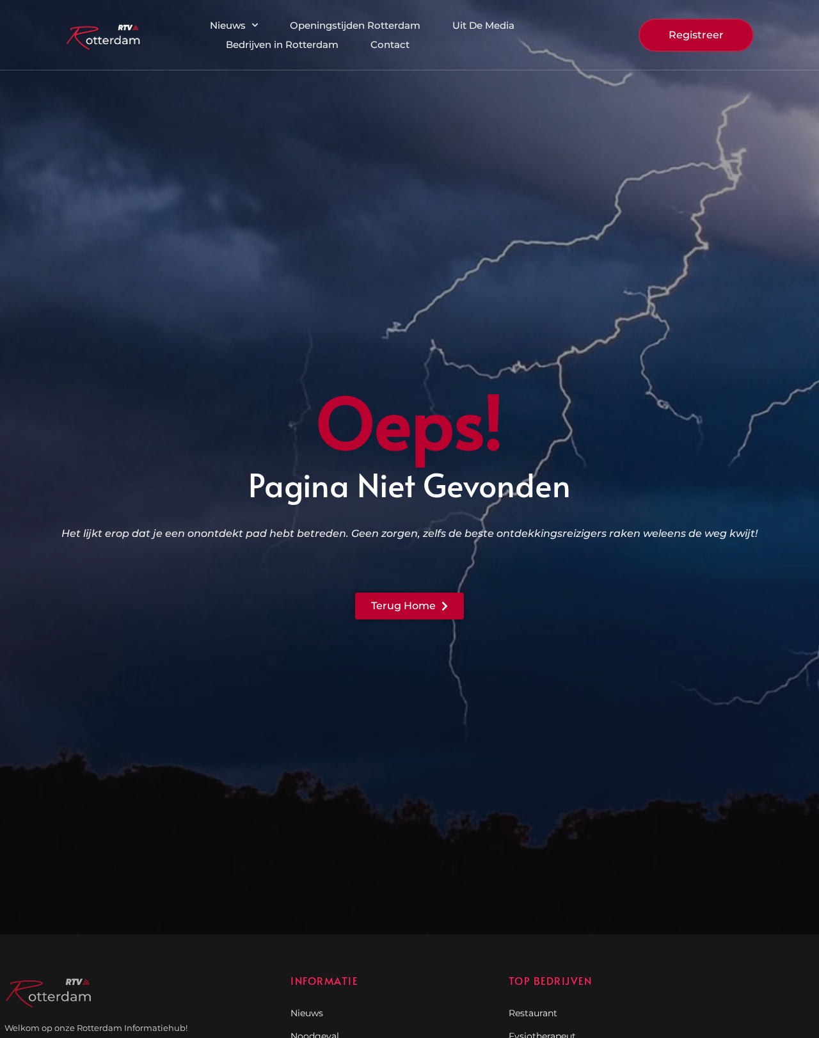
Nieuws (228, 25)
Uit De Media (483, 25)
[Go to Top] (768, 940)
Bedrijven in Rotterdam (282, 44)
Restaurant (533, 1013)
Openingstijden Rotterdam (355, 25)
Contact (390, 44)
